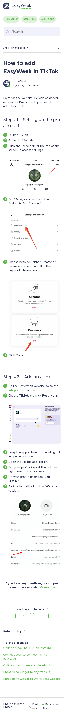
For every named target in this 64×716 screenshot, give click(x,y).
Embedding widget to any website (26, 672)
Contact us (47, 587)
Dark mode (36, 706)
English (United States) (13, 705)
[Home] (18, 6)
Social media (47, 19)
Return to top (13, 631)
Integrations (29, 19)
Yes (23, 616)
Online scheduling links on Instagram (28, 648)
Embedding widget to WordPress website (32, 679)
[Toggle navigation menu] (55, 6)
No (40, 616)
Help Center (11, 19)
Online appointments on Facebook (27, 665)
